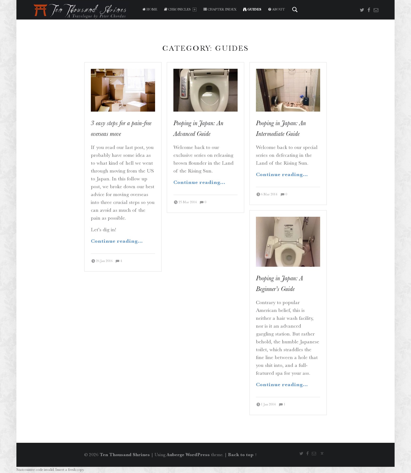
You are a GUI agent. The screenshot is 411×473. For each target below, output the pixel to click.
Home (151, 9)
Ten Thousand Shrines (125, 454)
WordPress (198, 454)
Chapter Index (221, 9)
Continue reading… (117, 241)
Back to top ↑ (242, 454)
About (278, 9)
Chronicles (179, 9)
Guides (253, 9)
